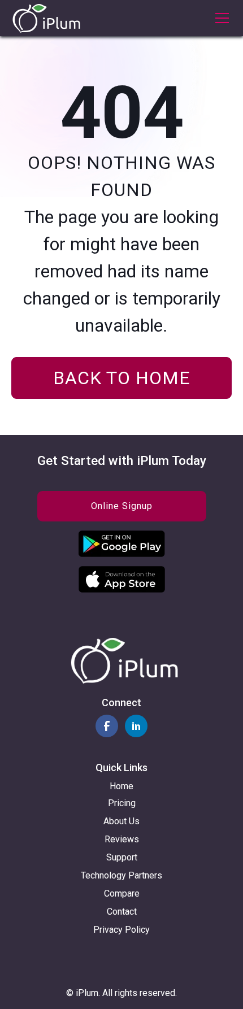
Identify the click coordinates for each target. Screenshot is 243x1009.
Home (121, 786)
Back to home (121, 378)
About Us (121, 821)
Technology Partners (121, 875)
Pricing (122, 803)
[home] (46, 18)
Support (121, 857)
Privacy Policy (121, 929)
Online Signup (122, 506)
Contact (122, 911)
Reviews (122, 839)
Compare (122, 893)
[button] (220, 18)
